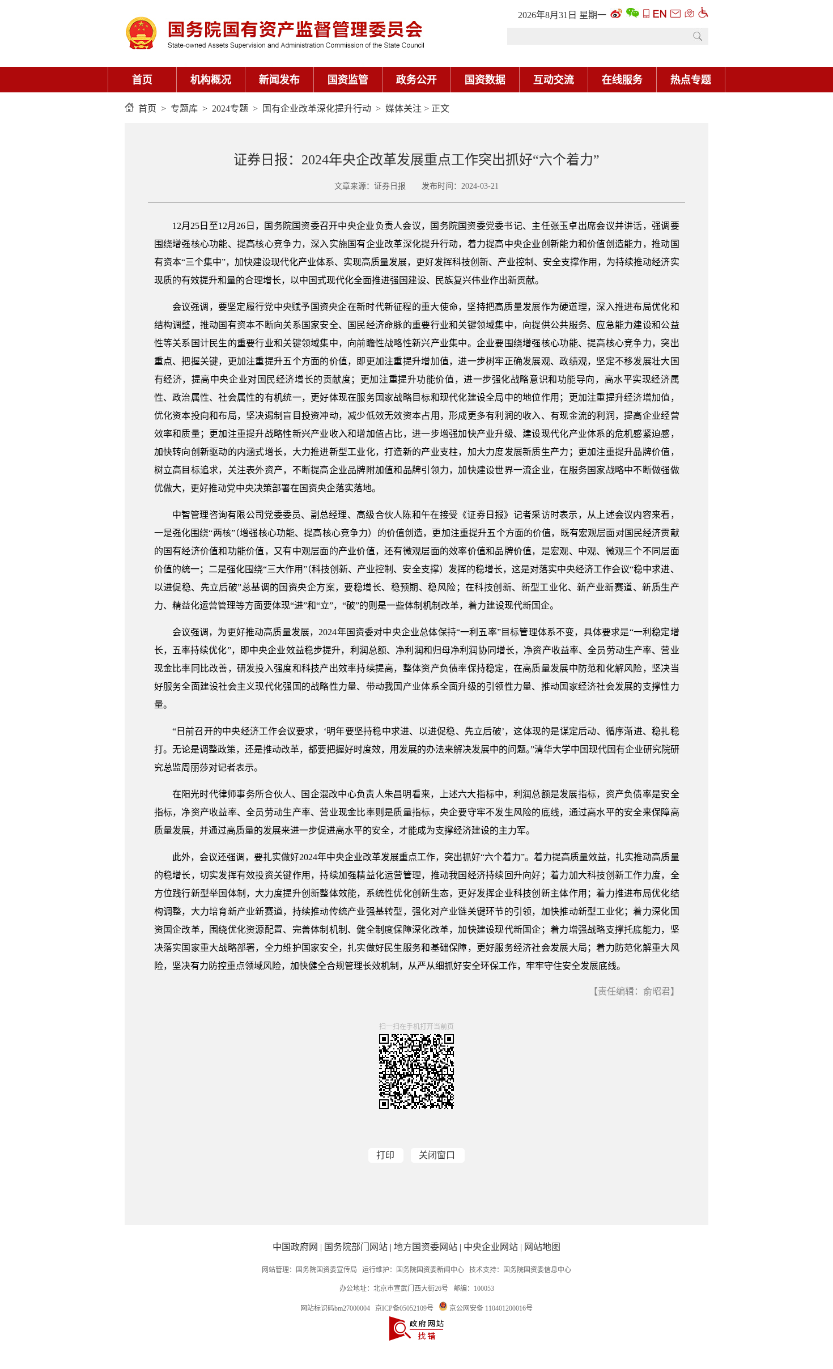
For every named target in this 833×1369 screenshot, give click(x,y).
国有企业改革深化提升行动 (316, 108)
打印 (385, 1155)
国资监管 (348, 80)
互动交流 (553, 80)
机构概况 (210, 80)
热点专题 (690, 80)
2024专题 (230, 108)
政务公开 (416, 80)
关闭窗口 (437, 1155)
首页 (142, 80)
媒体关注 (403, 108)
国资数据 (485, 80)
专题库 (184, 108)
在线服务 (622, 80)
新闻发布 (279, 80)
